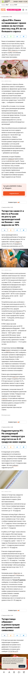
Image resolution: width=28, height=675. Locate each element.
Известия (17, 573)
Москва (12, 4)
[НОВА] (13, 10)
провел (8, 350)
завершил (11, 159)
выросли (15, 376)
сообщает (15, 465)
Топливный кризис (6, 415)
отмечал (4, 398)
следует (17, 241)
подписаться (14, 193)
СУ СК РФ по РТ (13, 651)
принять (22, 666)
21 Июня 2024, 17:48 (7, 16)
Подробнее (13, 663)
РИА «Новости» (13, 50)
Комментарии (14, 202)
